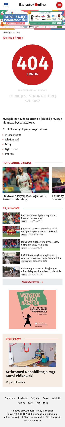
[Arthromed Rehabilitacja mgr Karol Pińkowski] (32, 355)
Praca (46, 398)
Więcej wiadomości (30, 282)
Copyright (12, 414)
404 (18, 33)
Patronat (35, 398)
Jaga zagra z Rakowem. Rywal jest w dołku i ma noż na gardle (40, 243)
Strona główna (9, 33)
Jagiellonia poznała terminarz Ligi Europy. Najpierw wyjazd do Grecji (39, 230)
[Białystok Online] (32, 5)
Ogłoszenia (11, 149)
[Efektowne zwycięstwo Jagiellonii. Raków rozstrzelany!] (26, 180)
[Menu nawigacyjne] (59, 5)
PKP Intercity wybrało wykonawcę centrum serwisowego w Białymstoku (41, 256)
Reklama (22, 398)
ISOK (30, 402)
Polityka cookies (44, 410)
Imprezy (9, 153)
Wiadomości (12, 139)
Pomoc (21, 402)
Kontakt (56, 398)
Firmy (8, 144)
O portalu (10, 398)
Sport (24, 221)
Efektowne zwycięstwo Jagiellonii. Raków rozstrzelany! (24, 197)
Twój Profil (42, 402)
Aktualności (26, 261)
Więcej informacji (16, 382)
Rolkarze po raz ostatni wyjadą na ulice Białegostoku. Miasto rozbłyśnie (41, 270)
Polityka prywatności (23, 410)
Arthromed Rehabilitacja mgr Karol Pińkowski (30, 374)
